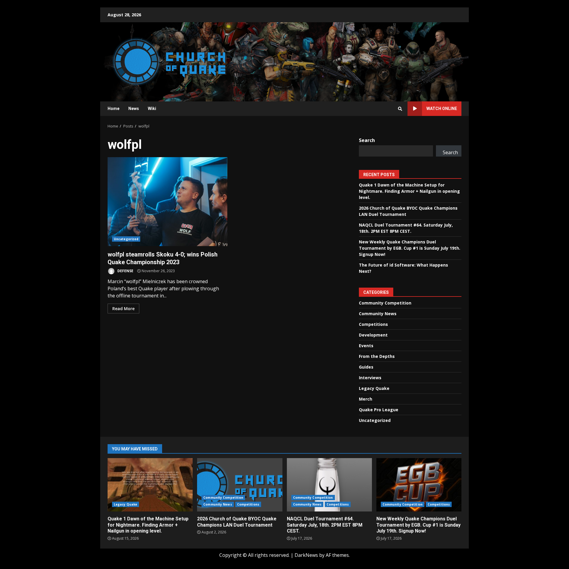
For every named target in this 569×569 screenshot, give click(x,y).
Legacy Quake (374, 388)
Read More (123, 308)
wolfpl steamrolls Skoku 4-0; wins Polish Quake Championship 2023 (167, 201)
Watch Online (441, 108)
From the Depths (377, 356)
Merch (365, 399)
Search (367, 140)
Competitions (373, 324)
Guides (366, 367)
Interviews (370, 377)
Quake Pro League (378, 409)
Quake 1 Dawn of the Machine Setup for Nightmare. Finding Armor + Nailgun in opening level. (409, 191)
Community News (378, 313)
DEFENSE (124, 270)
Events (366, 345)
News (133, 108)
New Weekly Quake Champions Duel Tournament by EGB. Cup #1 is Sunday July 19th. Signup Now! (409, 248)
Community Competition (385, 303)
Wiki (152, 108)
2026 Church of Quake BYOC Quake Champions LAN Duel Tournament (239, 484)
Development (373, 335)
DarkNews (306, 555)
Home (113, 108)
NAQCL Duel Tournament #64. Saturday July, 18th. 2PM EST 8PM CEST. (329, 484)
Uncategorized (126, 239)
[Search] (400, 108)
